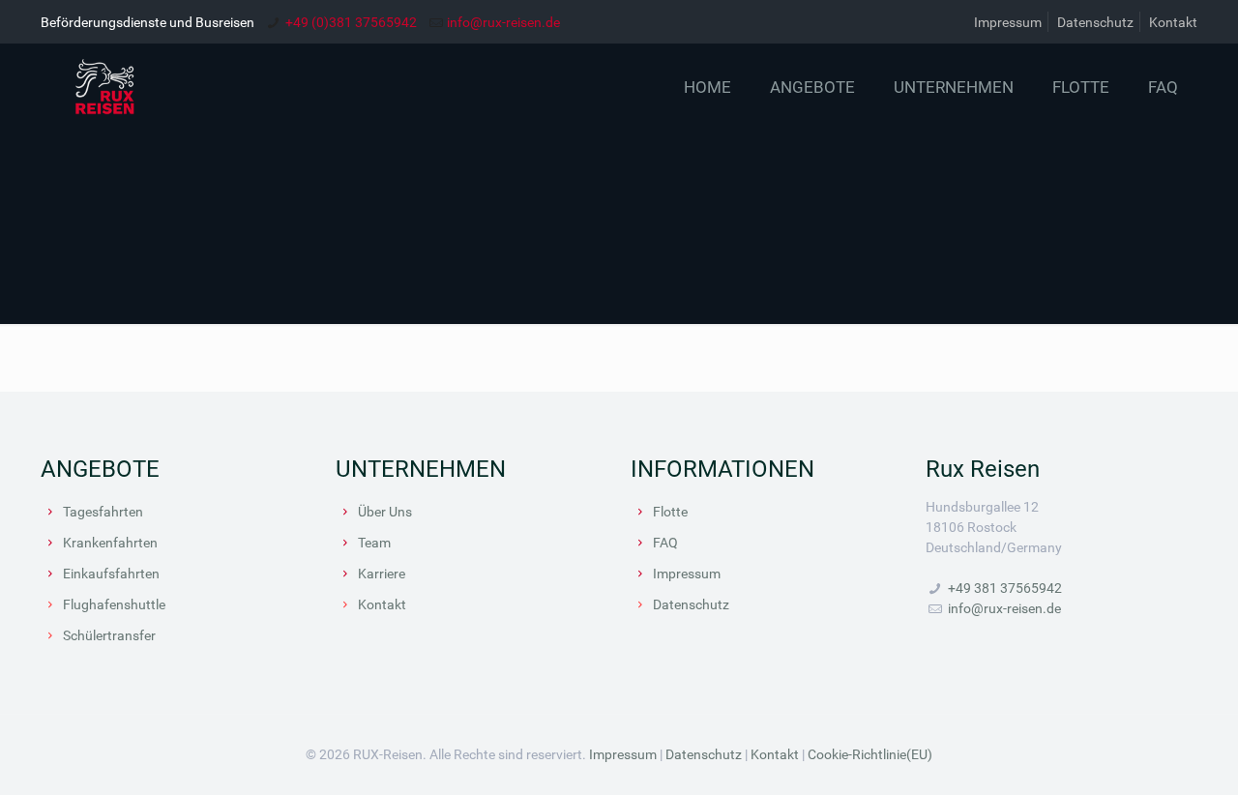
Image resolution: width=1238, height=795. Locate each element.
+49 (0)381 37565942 (351, 22)
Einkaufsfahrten (111, 573)
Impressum (1008, 22)
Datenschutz (1095, 22)
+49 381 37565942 (1005, 587)
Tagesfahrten (103, 511)
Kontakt (1173, 22)
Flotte (670, 511)
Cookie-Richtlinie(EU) (870, 754)
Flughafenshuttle (114, 604)
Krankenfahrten (110, 542)
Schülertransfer (109, 635)
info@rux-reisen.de (503, 22)
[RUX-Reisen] (158, 87)
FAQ (665, 542)
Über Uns (385, 511)
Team (374, 542)
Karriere (381, 573)
